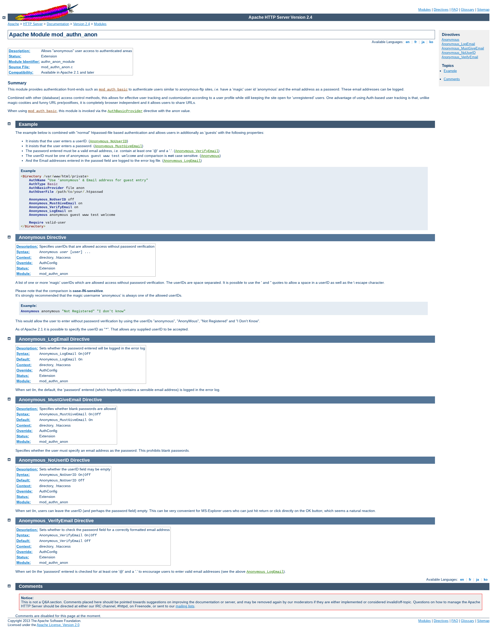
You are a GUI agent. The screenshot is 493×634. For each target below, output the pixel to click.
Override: (24, 263)
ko (431, 42)
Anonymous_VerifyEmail (460, 57)
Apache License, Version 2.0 (58, 625)
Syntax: (23, 252)
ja (423, 42)
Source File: (19, 67)
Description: (19, 51)
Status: (15, 56)
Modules (424, 10)
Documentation (58, 24)
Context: (24, 257)
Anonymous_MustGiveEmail (463, 48)
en (408, 42)
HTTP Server (33, 24)
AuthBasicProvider (125, 111)
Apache (13, 24)
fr (415, 42)
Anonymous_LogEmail (458, 44)
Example (450, 71)
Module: (23, 273)
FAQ (454, 10)
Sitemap (483, 10)
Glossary (467, 10)
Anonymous (450, 40)
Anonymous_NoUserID (459, 53)
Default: (23, 359)
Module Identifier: (24, 61)
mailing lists (185, 606)
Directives (441, 10)
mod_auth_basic (113, 89)
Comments (452, 79)
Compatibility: (21, 72)
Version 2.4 (81, 24)
